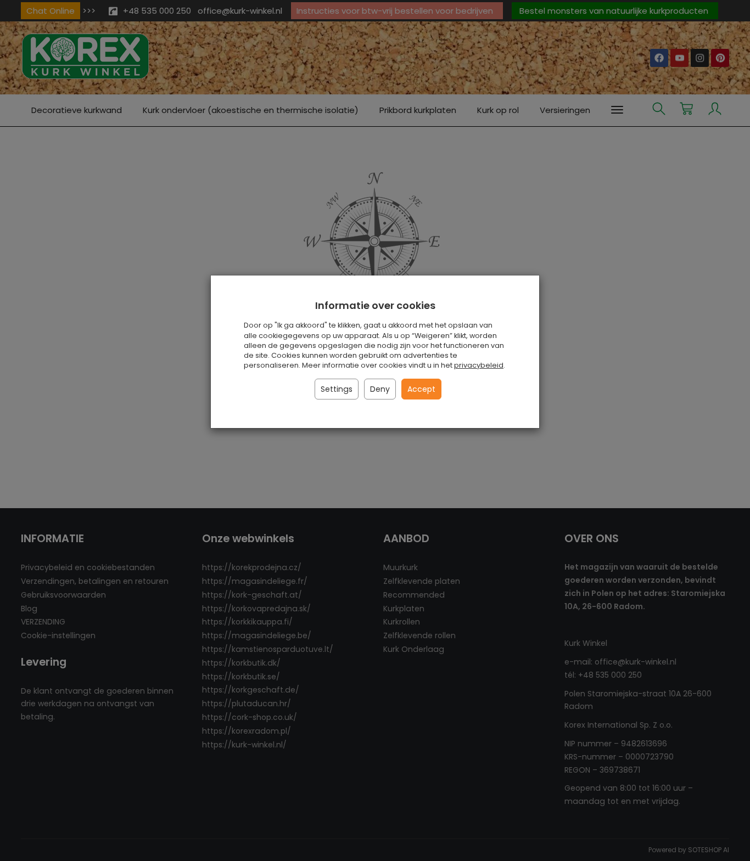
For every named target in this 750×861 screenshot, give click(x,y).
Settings (336, 389)
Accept (421, 389)
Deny (380, 389)
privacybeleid (478, 365)
